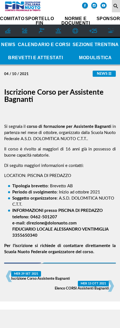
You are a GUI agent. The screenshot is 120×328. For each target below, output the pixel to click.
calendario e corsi (44, 44)
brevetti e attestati (35, 57)
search (116, 6)
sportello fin (39, 20)
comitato (12, 18)
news (8, 44)
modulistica (95, 57)
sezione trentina (96, 44)
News (102, 74)
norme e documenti (75, 20)
